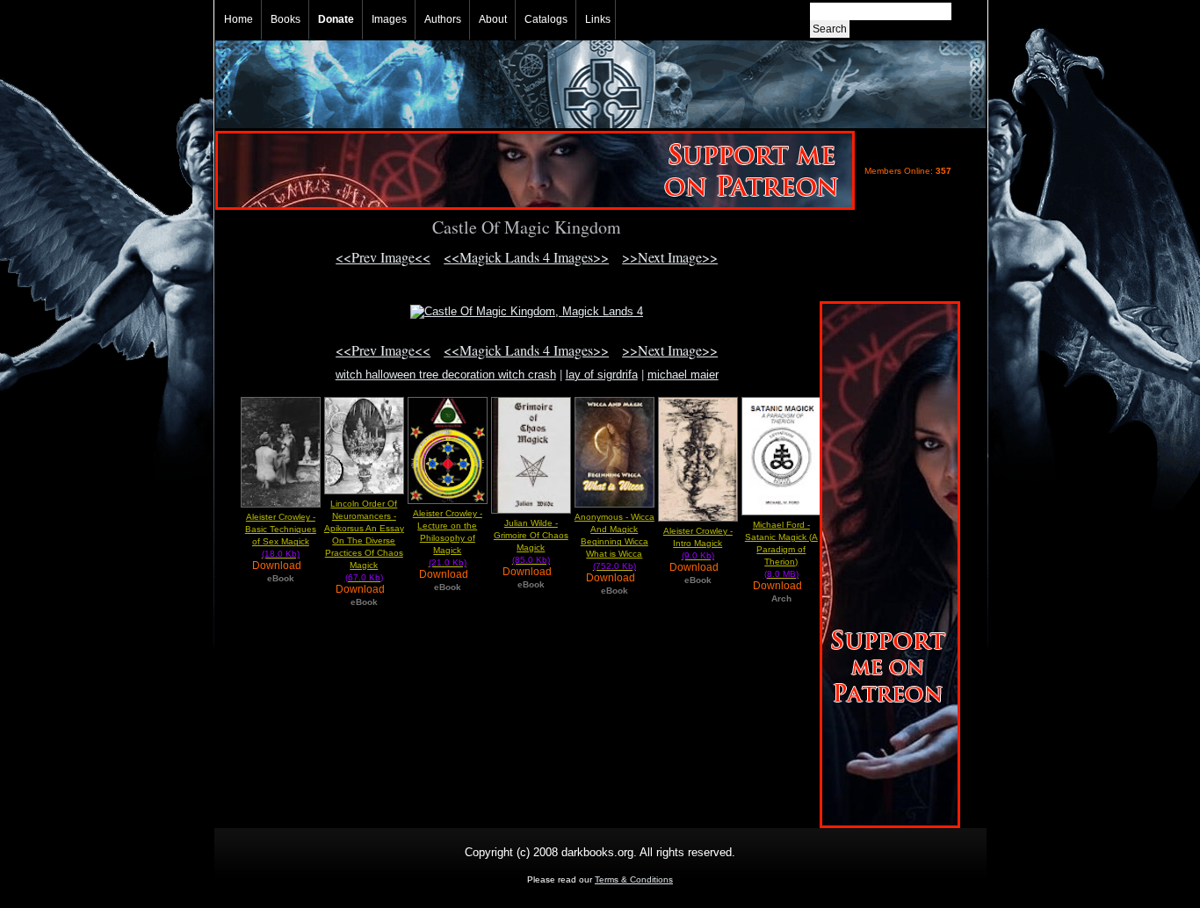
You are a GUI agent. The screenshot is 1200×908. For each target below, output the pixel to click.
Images (389, 19)
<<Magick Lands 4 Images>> (526, 257)
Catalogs (545, 19)
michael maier (683, 374)
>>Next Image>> (670, 257)
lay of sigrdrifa (602, 374)
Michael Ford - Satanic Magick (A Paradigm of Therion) (781, 549)
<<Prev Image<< (383, 257)
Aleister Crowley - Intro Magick (698, 543)
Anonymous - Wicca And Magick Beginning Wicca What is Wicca (614, 541)
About (493, 19)
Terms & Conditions (634, 879)
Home (238, 19)
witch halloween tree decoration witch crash (446, 374)
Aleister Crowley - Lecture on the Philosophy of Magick (447, 537)
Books (285, 19)
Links (598, 19)
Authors (442, 19)
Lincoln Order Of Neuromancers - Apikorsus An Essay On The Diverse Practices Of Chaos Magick (364, 540)
